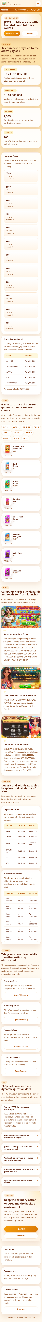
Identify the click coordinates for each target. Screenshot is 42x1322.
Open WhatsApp (21, 1019)
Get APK (21, 1229)
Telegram (21, 1309)
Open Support (21, 1071)
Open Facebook (21, 1047)
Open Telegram (21, 995)
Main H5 (30, 33)
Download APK (12, 33)
